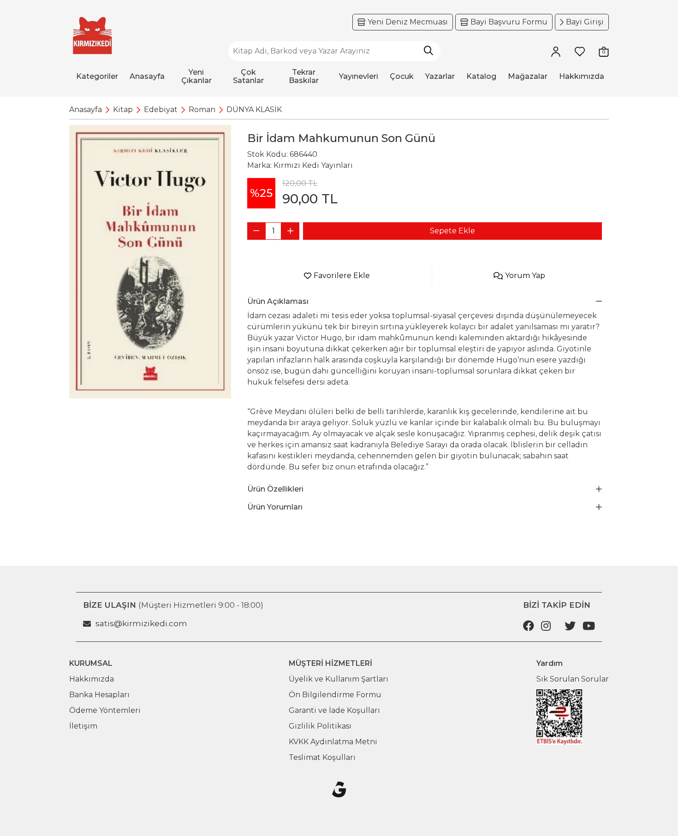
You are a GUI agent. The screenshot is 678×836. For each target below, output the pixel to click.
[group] (150, 261)
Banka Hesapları (99, 694)
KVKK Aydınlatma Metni (333, 741)
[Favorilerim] (580, 51)
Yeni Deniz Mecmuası (408, 22)
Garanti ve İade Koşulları (334, 710)
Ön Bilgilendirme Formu (335, 694)
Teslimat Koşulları (322, 757)
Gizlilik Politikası (320, 726)
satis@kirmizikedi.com (141, 623)
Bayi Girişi (585, 22)
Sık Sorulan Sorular (572, 679)
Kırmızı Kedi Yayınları (313, 165)
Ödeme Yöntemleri (105, 710)
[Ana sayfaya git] (92, 35)
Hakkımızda (91, 679)
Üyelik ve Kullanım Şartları (338, 679)
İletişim (83, 726)
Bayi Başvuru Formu (508, 22)
